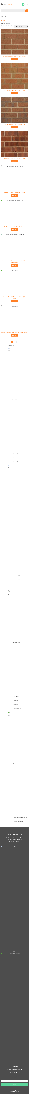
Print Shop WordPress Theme (8, 1090)
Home (2, 16)
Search (26, 10)
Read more (14, 58)
